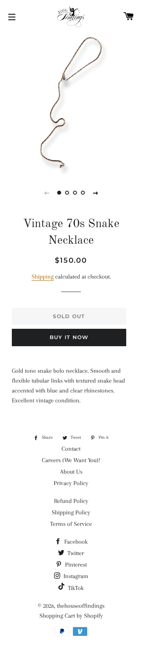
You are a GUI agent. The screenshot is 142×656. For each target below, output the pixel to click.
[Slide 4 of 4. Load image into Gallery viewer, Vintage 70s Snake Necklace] (83, 193)
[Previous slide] (46, 192)
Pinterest (75, 564)
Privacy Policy (71, 483)
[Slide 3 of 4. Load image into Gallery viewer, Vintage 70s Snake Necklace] (75, 193)
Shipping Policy (71, 512)
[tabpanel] (71, 103)
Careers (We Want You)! (71, 460)
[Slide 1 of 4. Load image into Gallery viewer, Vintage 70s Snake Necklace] (59, 193)
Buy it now (69, 337)
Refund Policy (71, 500)
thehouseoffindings (81, 605)
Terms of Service (71, 523)
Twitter (75, 553)
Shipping (43, 276)
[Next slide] (95, 192)
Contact (71, 448)
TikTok (75, 588)
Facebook (75, 541)
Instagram (75, 576)
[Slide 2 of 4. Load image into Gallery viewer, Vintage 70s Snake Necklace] (67, 193)
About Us (71, 471)
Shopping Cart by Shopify (71, 615)
